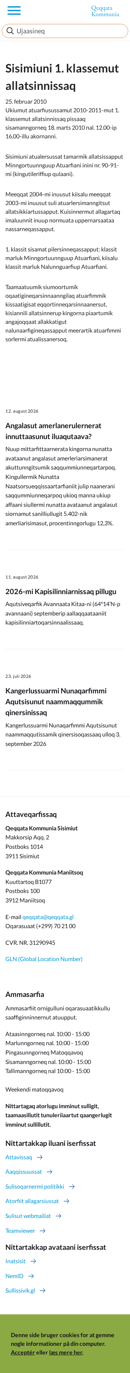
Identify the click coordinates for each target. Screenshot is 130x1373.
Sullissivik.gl (20, 1290)
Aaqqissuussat (23, 1171)
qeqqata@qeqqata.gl (48, 916)
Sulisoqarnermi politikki (34, 1186)
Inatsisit (15, 1260)
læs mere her (65, 1352)
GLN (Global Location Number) (44, 958)
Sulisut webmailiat (28, 1215)
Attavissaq (18, 1156)
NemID (14, 1275)
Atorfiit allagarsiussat (32, 1200)
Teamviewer (20, 1230)
